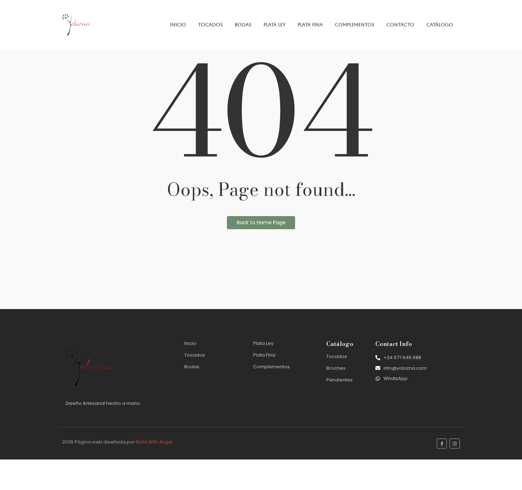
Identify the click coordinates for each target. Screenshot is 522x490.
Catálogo (439, 24)
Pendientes (339, 379)
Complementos (354, 24)
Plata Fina (310, 24)
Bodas (243, 24)
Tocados (210, 24)
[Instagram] (455, 444)
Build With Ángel (154, 442)
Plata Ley (274, 24)
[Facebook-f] (442, 444)
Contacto (400, 24)
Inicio (178, 24)
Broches (336, 368)
